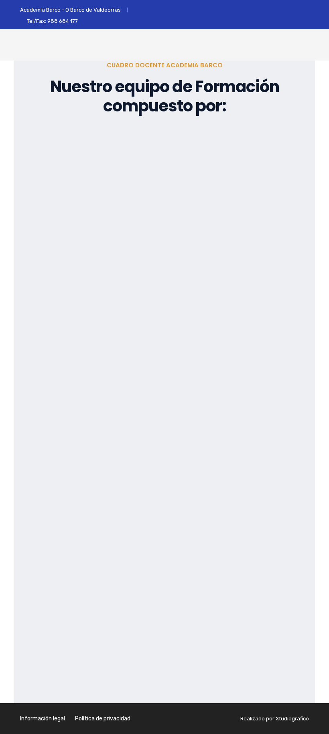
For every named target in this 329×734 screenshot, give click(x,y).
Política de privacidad (102, 718)
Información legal (42, 718)
